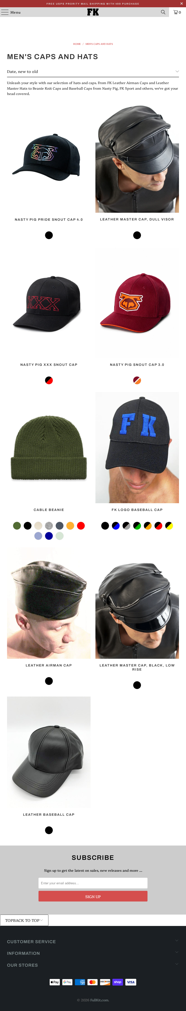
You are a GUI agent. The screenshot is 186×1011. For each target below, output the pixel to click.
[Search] (163, 12)
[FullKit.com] (93, 12)
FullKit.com (99, 999)
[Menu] (2, 12)
